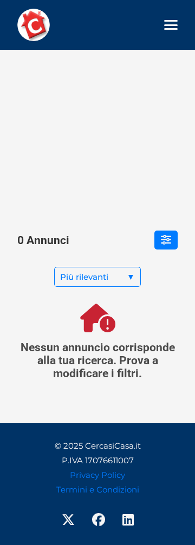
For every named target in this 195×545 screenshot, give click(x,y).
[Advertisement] (97, 134)
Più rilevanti (97, 277)
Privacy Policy (97, 475)
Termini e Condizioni (97, 489)
